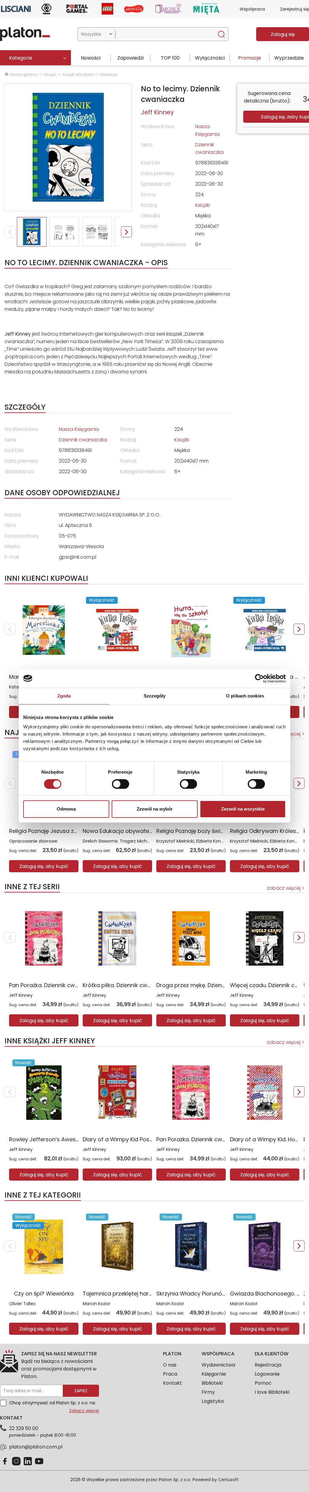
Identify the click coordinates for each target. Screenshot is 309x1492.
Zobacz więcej (84, 1411)
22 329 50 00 (23, 1428)
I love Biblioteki (272, 1392)
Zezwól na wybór (155, 808)
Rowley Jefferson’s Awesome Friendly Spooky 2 (72, 1139)
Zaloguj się (283, 34)
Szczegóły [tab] (155, 695)
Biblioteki (212, 1383)
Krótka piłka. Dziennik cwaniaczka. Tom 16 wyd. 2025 (152, 985)
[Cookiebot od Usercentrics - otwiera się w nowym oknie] (259, 678)
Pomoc (263, 1383)
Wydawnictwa (218, 1364)
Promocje (249, 57)
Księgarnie (214, 1373)
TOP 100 (170, 57)
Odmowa (66, 808)
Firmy (208, 1392)
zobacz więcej (284, 888)
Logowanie (267, 1373)
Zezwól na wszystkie (243, 808)
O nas (170, 1364)
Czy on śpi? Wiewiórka (44, 1293)
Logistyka (213, 1401)
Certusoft (228, 1480)
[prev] (10, 629)
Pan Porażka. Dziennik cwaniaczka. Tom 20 (65, 985)
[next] (299, 629)
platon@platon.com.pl (35, 1446)
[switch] (120, 784)
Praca (170, 1373)
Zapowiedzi (130, 57)
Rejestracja (268, 1364)
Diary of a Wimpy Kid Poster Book (127, 1139)
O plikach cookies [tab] (245, 695)
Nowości (90, 57)
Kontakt (172, 1383)
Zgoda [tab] (64, 695)
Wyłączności (210, 57)
